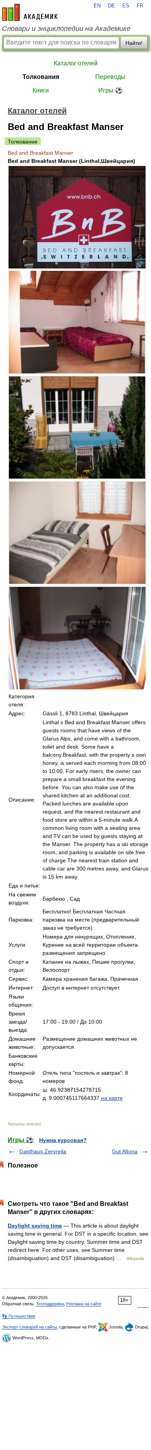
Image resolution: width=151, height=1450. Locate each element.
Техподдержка (50, 1303)
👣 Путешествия (18, 1316)
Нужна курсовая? (63, 1140)
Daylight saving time (35, 1226)
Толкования (40, 77)
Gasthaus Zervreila (42, 1151)
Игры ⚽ (110, 90)
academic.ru (30, 12)
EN (97, 6)
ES (125, 6)
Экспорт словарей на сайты (29, 1327)
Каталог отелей (76, 63)
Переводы (110, 77)
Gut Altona (124, 1151)
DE (111, 6)
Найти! (133, 43)
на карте (112, 1098)
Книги (41, 90)
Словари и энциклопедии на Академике (66, 28)
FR (140, 6)
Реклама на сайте (83, 1303)
